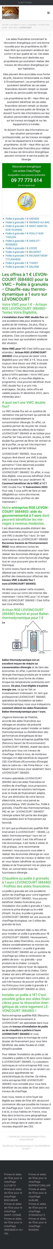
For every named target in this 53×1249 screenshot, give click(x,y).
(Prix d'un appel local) (26, 185)
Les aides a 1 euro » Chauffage (23, 25)
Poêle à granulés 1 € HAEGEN (22, 218)
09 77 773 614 (26, 3)
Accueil (5, 25)
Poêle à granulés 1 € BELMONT (23, 251)
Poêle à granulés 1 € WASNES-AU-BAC (28, 222)
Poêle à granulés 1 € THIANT (22, 263)
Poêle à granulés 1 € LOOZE (21, 248)
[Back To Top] (46, 1242)
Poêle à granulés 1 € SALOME (22, 266)
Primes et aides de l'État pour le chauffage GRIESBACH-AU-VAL (13, 1226)
